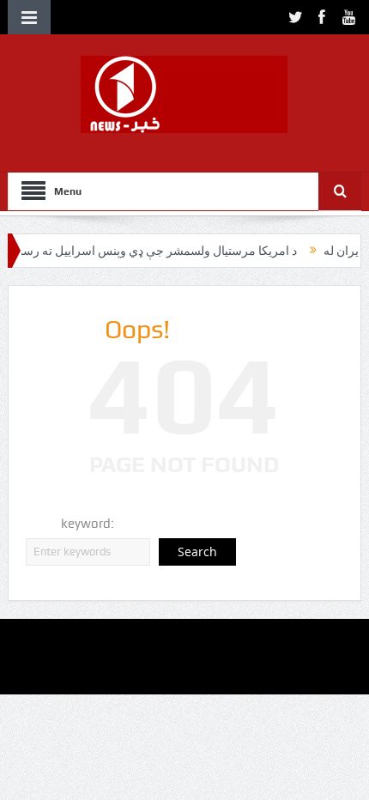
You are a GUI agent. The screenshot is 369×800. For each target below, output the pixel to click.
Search (197, 551)
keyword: (87, 523)
